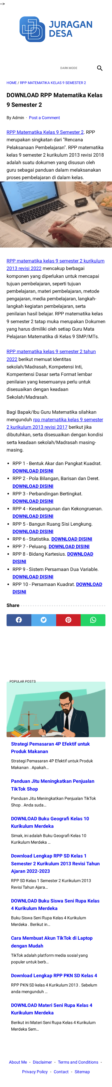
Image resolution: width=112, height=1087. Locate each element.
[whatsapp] (93, 620)
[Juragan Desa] (56, 28)
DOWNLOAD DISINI (33, 471)
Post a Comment (44, 117)
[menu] (10, 68)
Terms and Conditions (78, 1062)
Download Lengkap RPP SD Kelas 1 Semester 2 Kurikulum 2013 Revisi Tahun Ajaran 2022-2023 (55, 863)
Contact (61, 1071)
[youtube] (63, 52)
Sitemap (82, 1071)
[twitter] (49, 52)
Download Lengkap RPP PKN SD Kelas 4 (54, 975)
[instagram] (77, 52)
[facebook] (35, 52)
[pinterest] (68, 620)
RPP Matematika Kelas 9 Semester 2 (45, 132)
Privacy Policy (35, 1071)
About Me (18, 1062)
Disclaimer (42, 1062)
